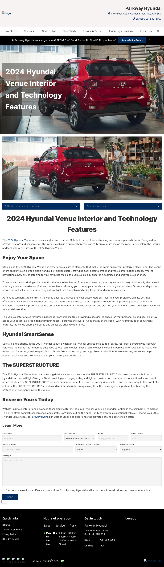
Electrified (69, 31)
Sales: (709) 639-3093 (149, 18)
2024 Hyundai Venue (19, 240)
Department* (70, 433)
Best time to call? (127, 444)
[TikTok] (23, 561)
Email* (101, 433)
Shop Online (49, 31)
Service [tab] (60, 525)
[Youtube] (19, 561)
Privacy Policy (9, 534)
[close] (149, 39)
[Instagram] (14, 561)
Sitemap (6, 525)
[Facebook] (4, 561)
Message (6, 455)
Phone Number (9, 444)
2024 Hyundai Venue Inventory (22, 206)
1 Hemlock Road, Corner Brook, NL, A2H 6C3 (136, 13)
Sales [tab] (46, 525)
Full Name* (7, 433)
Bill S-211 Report (10, 539)
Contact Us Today (96, 206)
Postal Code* (137, 433)
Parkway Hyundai (41, 416)
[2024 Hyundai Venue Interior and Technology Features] (82, 168)
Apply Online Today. (132, 40)
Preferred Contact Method (87, 444)
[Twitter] (9, 561)
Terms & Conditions (12, 529)
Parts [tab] (73, 525)
